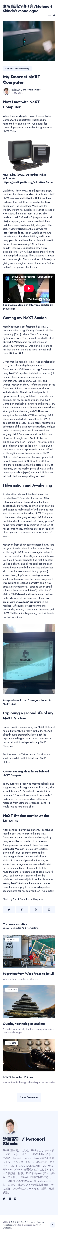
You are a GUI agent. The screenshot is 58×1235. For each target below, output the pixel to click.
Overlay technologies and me (24, 1023)
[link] (4, 1199)
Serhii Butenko (21, 899)
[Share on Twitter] (9, 909)
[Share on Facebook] (22, 909)
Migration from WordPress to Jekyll (28, 973)
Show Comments (29, 1097)
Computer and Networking (17, 68)
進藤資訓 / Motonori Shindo (26, 90)
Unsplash (38, 899)
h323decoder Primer (18, 1077)
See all (21, 928)
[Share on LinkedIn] (49, 909)
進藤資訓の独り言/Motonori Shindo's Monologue (27, 9)
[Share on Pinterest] (36, 909)
